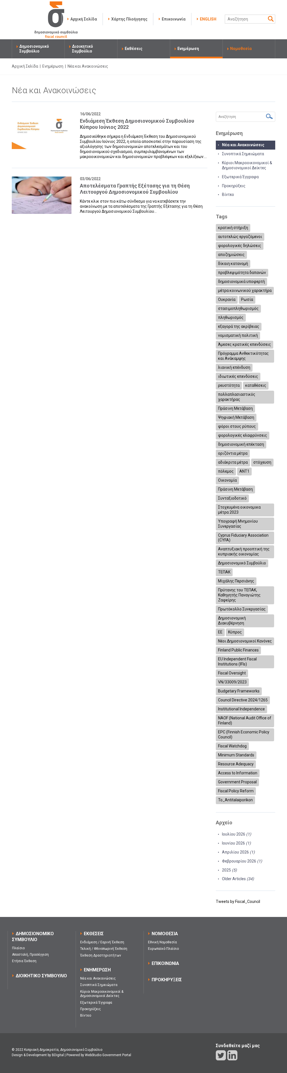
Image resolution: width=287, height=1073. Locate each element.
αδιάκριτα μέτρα (233, 462)
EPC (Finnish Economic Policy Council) (243, 734)
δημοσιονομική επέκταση (241, 444)
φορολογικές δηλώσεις (239, 245)
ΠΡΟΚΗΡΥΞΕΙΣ (167, 979)
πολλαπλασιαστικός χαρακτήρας (236, 397)
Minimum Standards (236, 755)
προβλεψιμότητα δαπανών (242, 272)
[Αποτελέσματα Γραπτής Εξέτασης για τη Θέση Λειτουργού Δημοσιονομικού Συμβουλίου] (41, 195)
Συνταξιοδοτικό (232, 498)
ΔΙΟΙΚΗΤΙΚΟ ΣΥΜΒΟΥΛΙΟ (41, 975)
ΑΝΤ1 (244, 471)
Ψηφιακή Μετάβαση (236, 417)
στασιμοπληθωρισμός (238, 308)
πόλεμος (226, 471)
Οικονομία (227, 480)
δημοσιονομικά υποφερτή (241, 281)
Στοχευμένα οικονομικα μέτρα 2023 (239, 509)
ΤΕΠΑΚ (224, 572)
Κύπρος (235, 632)
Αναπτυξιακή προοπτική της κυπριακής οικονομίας (244, 551)
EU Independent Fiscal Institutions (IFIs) (237, 661)
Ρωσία (247, 299)
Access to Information (237, 773)
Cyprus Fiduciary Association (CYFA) (243, 538)
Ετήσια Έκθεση (24, 961)
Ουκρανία (226, 299)
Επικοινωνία (174, 19)
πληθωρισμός (231, 317)
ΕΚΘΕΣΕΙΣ (94, 933)
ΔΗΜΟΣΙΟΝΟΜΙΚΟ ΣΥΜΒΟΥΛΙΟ (33, 936)
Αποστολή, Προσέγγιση (30, 955)
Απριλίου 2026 (238, 852)
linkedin (232, 1055)
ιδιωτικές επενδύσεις (238, 376)
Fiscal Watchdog (232, 746)
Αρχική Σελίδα (83, 19)
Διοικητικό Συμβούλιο (82, 48)
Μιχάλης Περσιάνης (236, 581)
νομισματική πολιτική (238, 335)
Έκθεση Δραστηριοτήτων (100, 955)
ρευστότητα (229, 385)
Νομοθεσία (241, 48)
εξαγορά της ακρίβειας (238, 326)
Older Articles (238, 879)
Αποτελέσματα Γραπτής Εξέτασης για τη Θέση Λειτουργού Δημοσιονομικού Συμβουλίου (135, 189)
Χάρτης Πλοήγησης (129, 19)
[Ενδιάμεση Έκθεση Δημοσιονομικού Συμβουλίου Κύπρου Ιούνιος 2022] (41, 130)
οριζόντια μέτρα (232, 453)
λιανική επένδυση (234, 367)
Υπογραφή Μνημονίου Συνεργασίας (238, 524)
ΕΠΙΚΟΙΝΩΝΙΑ (165, 963)
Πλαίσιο (18, 948)
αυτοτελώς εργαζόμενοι (240, 236)
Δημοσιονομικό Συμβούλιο (34, 48)
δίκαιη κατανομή (233, 263)
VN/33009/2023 (232, 682)
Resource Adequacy (236, 764)
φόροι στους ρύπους (237, 426)
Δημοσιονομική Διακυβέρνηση (232, 620)
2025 (229, 870)
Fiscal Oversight (232, 673)
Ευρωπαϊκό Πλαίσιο (163, 949)
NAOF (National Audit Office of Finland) (244, 720)
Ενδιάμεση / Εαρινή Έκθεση (102, 942)
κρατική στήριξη (233, 227)
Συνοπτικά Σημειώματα (243, 154)
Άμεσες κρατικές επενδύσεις (244, 344)
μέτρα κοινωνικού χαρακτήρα (245, 290)
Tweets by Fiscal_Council (238, 901)
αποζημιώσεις (231, 254)
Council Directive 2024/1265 (243, 700)
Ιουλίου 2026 (236, 834)
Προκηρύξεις (234, 186)
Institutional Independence (241, 709)
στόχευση (262, 462)
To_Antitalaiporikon (235, 800)
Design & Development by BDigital (38, 1055)
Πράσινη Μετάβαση (235, 408)
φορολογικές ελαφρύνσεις (242, 435)
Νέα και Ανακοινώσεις (243, 145)
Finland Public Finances (238, 650)
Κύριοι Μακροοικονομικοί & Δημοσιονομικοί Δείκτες (101, 994)
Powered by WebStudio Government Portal (98, 1055)
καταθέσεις (255, 385)
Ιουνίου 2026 (236, 843)
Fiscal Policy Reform (236, 791)
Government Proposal (237, 782)
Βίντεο (228, 194)
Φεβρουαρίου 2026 (242, 861)
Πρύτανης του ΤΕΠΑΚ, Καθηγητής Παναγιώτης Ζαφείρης (239, 595)
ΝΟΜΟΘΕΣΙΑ (165, 933)
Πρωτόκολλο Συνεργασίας (242, 609)
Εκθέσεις (133, 48)
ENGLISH (208, 19)
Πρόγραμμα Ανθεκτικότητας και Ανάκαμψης (243, 356)
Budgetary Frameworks (239, 691)
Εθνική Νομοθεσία (162, 942)
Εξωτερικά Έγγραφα (240, 177)
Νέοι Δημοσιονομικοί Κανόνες (245, 641)
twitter (221, 1055)
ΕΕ (220, 632)
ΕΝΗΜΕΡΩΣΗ (97, 970)
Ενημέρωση (188, 48)
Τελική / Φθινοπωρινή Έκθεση (103, 949)
